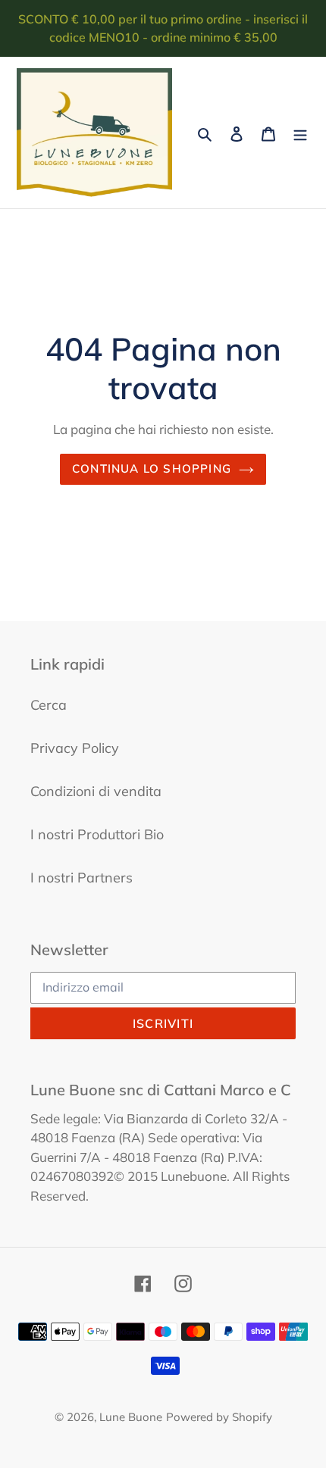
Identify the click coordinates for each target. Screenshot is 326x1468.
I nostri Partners (81, 877)
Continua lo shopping (151, 468)
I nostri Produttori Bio (97, 834)
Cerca (48, 705)
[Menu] (300, 133)
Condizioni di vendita (95, 791)
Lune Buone (130, 1417)
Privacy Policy (74, 748)
